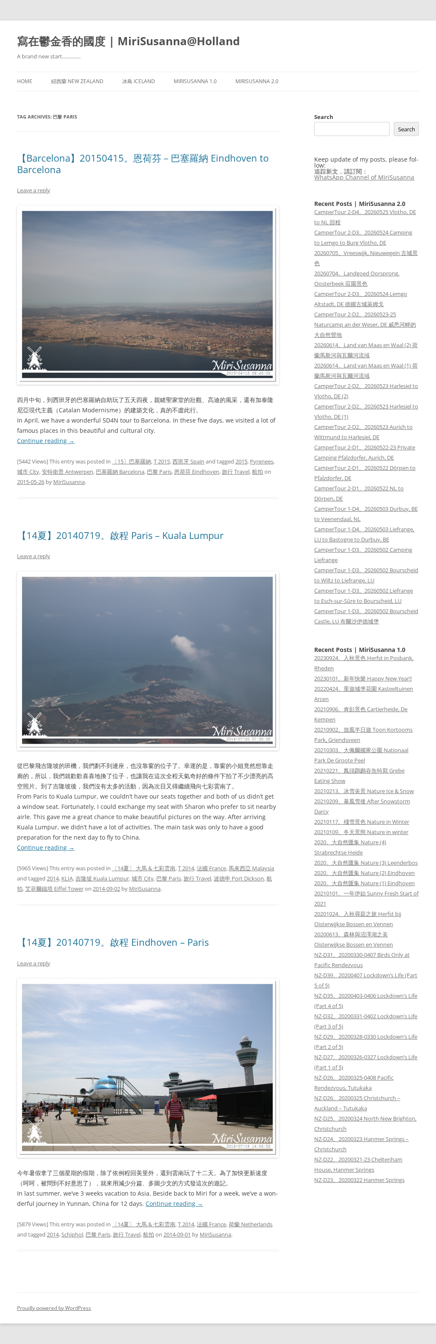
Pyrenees (261, 461)
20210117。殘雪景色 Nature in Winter (361, 822)
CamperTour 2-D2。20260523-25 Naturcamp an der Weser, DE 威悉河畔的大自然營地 (365, 324)
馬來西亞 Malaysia (251, 868)
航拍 (257, 471)
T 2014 (186, 868)
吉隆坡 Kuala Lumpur (102, 878)
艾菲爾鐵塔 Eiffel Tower (54, 888)
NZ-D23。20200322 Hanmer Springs (359, 1180)
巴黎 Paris (159, 471)
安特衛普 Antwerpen (67, 471)
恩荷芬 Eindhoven (196, 471)
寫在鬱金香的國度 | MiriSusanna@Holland (128, 41)
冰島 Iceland (138, 81)
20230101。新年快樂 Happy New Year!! (363, 678)
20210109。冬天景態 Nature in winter (361, 832)
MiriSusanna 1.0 (195, 81)
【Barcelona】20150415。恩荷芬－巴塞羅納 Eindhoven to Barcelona (143, 163)
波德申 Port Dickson (239, 878)
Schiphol (72, 1234)
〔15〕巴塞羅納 (131, 461)
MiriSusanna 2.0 (256, 81)
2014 (53, 878)
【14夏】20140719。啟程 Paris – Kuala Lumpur (120, 535)
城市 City (28, 471)
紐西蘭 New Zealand (77, 81)
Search (323, 117)
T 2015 (162, 461)
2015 (241, 461)
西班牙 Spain (188, 461)
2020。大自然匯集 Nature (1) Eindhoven (364, 883)
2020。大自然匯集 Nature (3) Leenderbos (366, 862)
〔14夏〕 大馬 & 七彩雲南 (143, 868)
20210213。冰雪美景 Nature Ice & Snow (364, 791)
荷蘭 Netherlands (250, 1224)
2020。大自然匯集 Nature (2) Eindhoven (364, 873)
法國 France (211, 868)
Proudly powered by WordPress (54, 1308)
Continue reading (46, 441)
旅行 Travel (236, 471)
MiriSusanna (69, 482)
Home (24, 81)
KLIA (67, 878)
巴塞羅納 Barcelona (120, 471)
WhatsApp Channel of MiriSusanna (364, 177)
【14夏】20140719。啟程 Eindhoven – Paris (113, 942)
